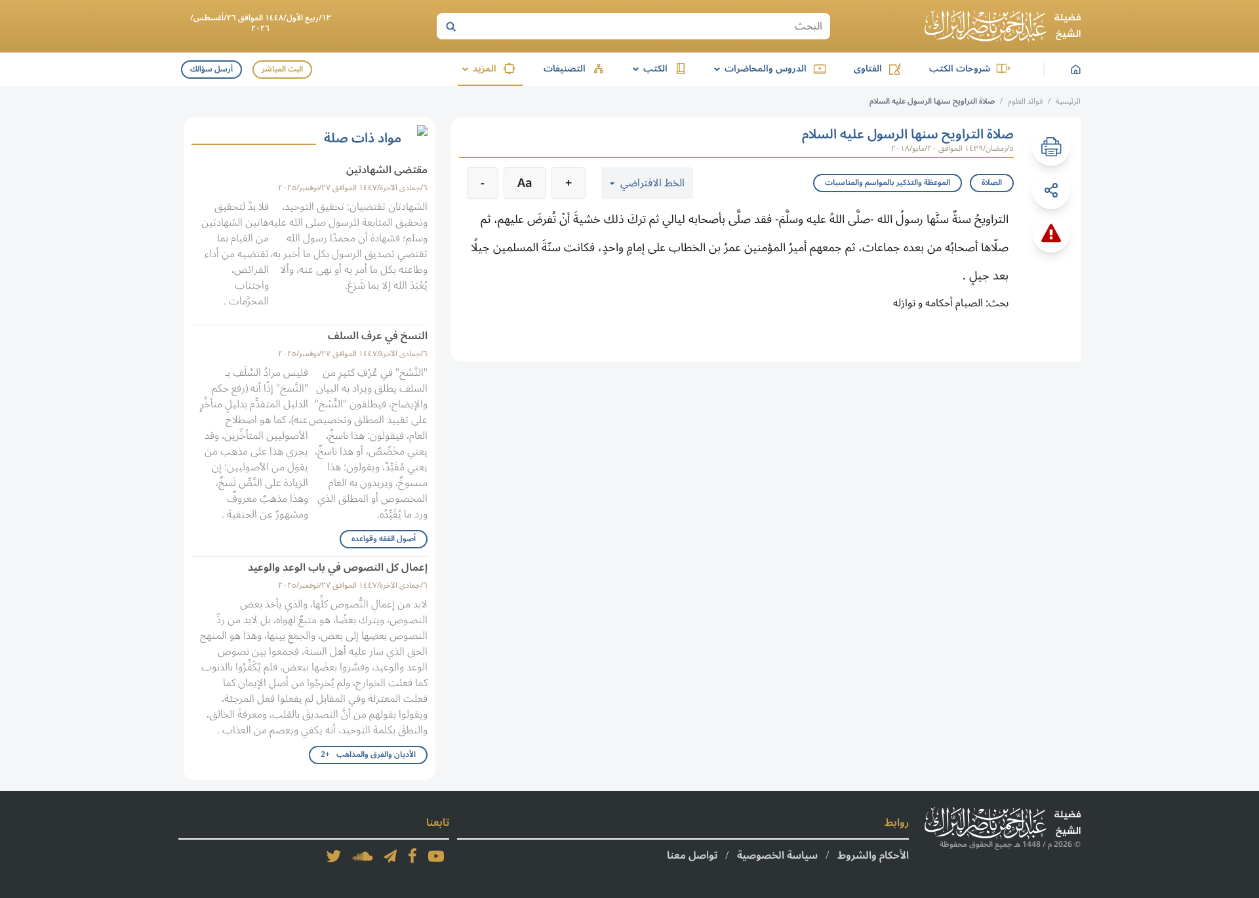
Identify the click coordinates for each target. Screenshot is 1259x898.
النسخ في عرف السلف (378, 336)
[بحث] (450, 26)
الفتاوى (868, 68)
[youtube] (436, 856)
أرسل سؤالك (211, 69)
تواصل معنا (692, 855)
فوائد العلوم (1025, 101)
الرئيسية (1068, 101)
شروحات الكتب (959, 68)
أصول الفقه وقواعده (383, 539)
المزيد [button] (477, 68)
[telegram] (390, 856)
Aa (524, 183)
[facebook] (412, 856)
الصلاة (992, 182)
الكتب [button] (648, 68)
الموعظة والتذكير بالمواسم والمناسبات (887, 182)
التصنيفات (565, 68)
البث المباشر (282, 69)
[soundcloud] (362, 856)
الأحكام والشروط (873, 855)
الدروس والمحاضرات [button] (758, 68)
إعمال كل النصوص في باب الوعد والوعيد (338, 567)
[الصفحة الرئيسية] (1003, 26)
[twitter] (334, 856)
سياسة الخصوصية (777, 855)
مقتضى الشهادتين (387, 170)
